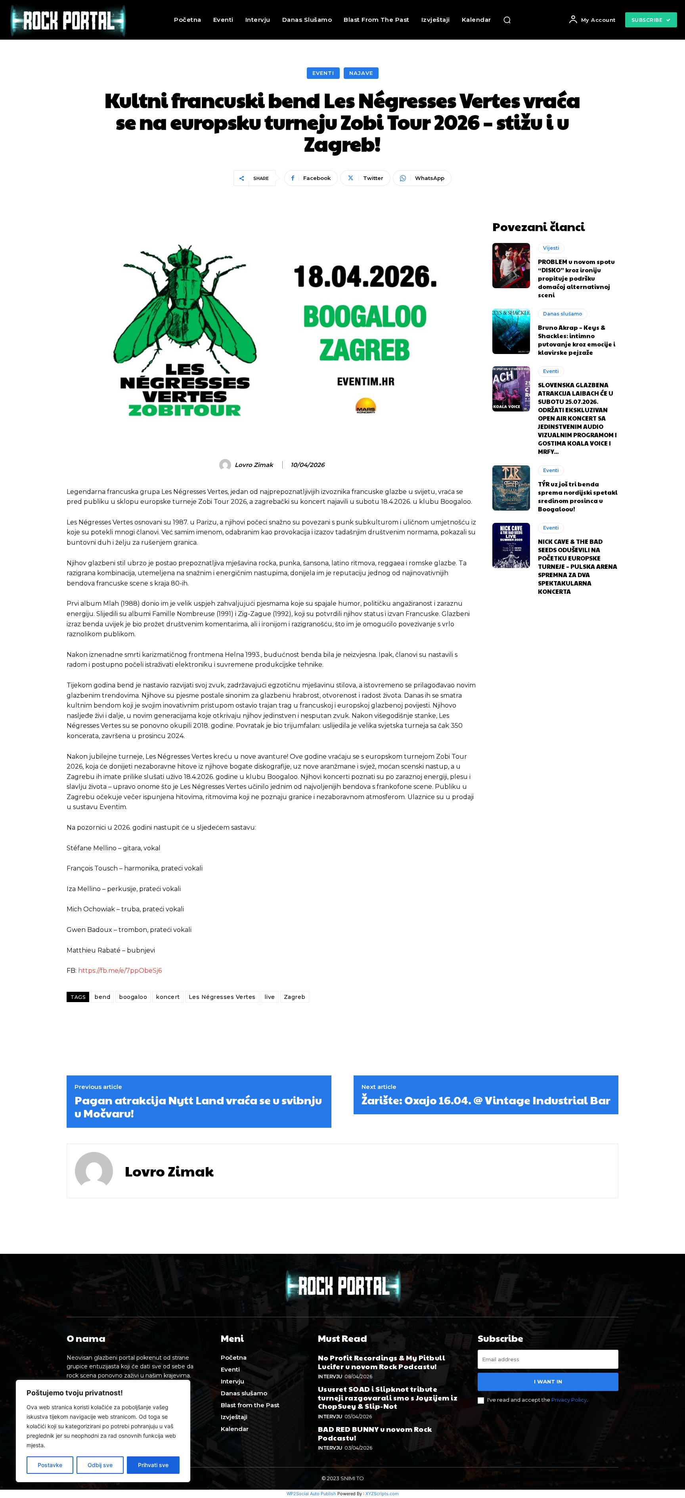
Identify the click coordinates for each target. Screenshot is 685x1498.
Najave (361, 73)
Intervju (330, 1376)
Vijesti (551, 248)
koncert (168, 997)
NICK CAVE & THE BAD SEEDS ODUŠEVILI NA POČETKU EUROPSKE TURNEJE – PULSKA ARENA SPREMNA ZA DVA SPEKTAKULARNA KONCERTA (577, 566)
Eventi (323, 73)
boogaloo (133, 997)
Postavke (50, 1465)
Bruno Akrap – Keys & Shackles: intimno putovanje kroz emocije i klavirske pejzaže (576, 339)
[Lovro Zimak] (226, 465)
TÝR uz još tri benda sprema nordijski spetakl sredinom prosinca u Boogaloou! (578, 496)
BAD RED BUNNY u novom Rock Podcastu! (375, 1433)
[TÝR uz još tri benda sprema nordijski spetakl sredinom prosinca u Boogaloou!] (511, 488)
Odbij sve (100, 1465)
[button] (507, 20)
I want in (548, 1381)
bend (102, 997)
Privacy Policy (569, 1400)
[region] (103, 1431)
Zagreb (295, 997)
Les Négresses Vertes (222, 997)
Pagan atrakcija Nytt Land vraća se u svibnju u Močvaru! (198, 1106)
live (269, 997)
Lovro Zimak (254, 465)
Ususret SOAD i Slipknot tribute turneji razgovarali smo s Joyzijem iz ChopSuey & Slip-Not (388, 1397)
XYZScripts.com (382, 1493)
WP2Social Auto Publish (311, 1493)
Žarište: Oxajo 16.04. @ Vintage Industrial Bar (486, 1100)
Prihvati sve (153, 1465)
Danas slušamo (562, 314)
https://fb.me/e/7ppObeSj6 (120, 970)
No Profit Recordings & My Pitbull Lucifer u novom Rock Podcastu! (382, 1362)
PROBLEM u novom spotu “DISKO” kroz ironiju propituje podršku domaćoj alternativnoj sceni (576, 278)
